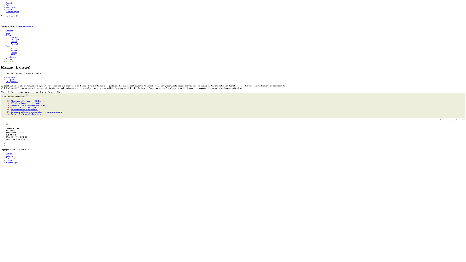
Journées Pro (11, 57)
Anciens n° (15, 50)
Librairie (14, 53)
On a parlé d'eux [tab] (12, 82)
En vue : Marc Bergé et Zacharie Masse (26, 114)
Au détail (14, 44)
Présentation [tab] (10, 77)
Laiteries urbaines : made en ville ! (24, 107)
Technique (15, 39)
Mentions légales (12, 12)
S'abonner (9, 5)
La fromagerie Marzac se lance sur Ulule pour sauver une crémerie (36, 112)
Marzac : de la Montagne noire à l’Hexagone (28, 101)
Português (9, 61)
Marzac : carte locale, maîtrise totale (24, 110)
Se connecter (11, 7)
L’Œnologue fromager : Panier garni (25, 103)
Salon (8, 33)
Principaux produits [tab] (13, 79)
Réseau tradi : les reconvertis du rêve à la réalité (29, 105)
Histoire (14, 37)
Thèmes (9, 35)
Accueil (9, 3)
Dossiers (14, 42)
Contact (9, 9)
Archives (9, 31)
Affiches (14, 55)
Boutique (9, 46)
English (9, 59)
